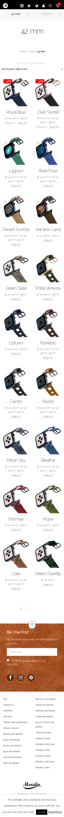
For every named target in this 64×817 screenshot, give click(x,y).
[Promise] (16, 498)
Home (22, 51)
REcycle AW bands (45, 699)
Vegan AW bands (44, 705)
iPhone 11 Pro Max (45, 762)
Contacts (8, 705)
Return (7, 716)
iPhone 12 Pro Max (45, 744)
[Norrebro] (48, 322)
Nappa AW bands (44, 716)
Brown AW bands (13, 734)
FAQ (5, 699)
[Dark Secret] (48, 91)
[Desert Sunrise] (16, 209)
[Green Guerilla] (48, 553)
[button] (16, 14)
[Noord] (48, 381)
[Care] (16, 553)
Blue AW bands (11, 751)
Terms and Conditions (15, 722)
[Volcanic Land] (48, 209)
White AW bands (12, 757)
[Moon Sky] (16, 440)
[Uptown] (16, 322)
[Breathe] (48, 440)
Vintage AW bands (45, 711)
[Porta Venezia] (48, 268)
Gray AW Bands (11, 740)
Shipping (8, 711)
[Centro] (16, 381)
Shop (31, 51)
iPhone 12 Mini (42, 756)
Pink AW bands (11, 763)
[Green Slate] (16, 268)
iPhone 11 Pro (42, 767)
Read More (55, 812)
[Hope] (48, 498)
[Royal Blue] (16, 91)
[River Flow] (48, 150)
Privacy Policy (11, 728)
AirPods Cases (43, 738)
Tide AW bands (43, 732)
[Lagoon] (16, 150)
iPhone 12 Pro (42, 750)
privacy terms (30, 660)
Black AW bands (12, 745)
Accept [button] (41, 812)
